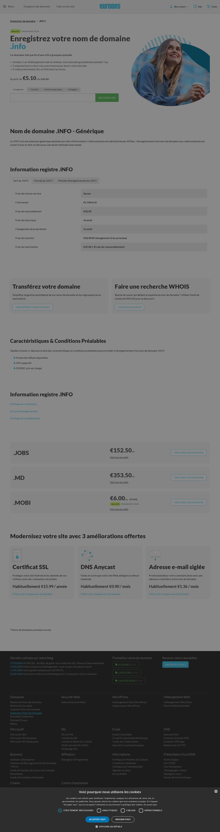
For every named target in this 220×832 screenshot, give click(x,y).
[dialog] (110, 809)
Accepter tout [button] (97, 819)
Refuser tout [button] (123, 819)
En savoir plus (150, 804)
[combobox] (216, 791)
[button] (110, 826)
